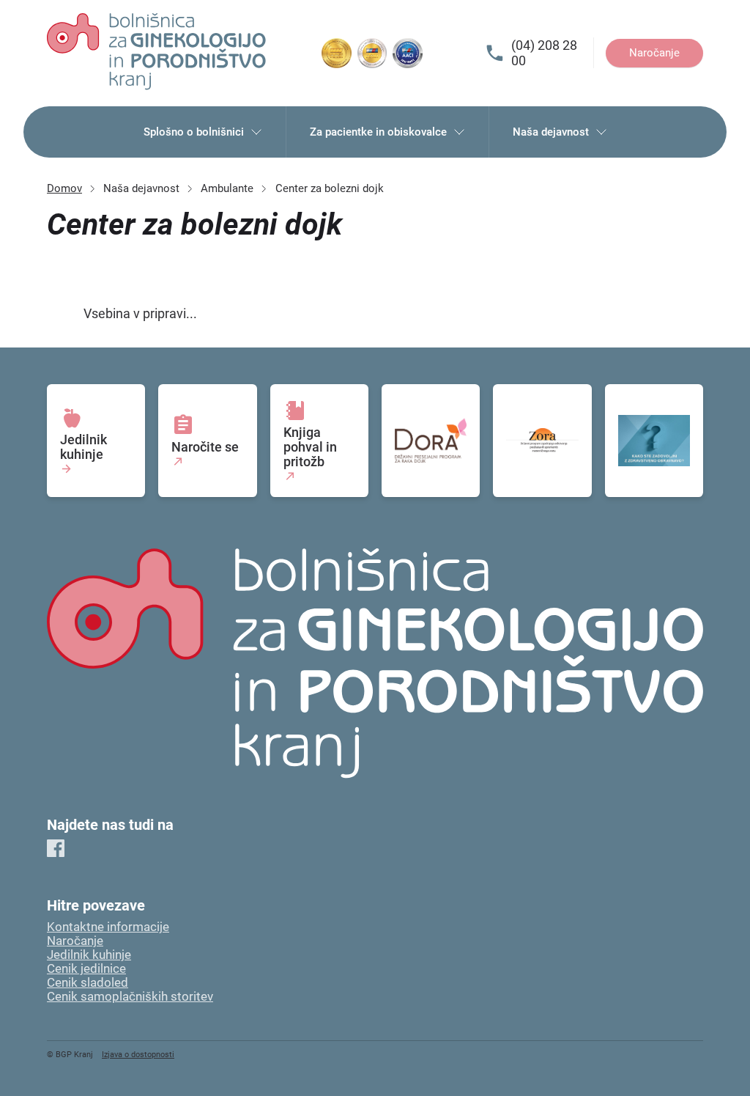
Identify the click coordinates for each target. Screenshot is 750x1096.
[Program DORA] (431, 440)
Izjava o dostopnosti (138, 1054)
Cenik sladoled (87, 983)
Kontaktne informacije (108, 927)
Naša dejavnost (551, 132)
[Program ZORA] (542, 440)
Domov (64, 188)
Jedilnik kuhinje (89, 955)
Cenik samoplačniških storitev (130, 997)
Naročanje (654, 52)
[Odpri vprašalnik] (654, 440)
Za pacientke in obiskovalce (378, 132)
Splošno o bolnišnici (194, 132)
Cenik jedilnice (86, 969)
